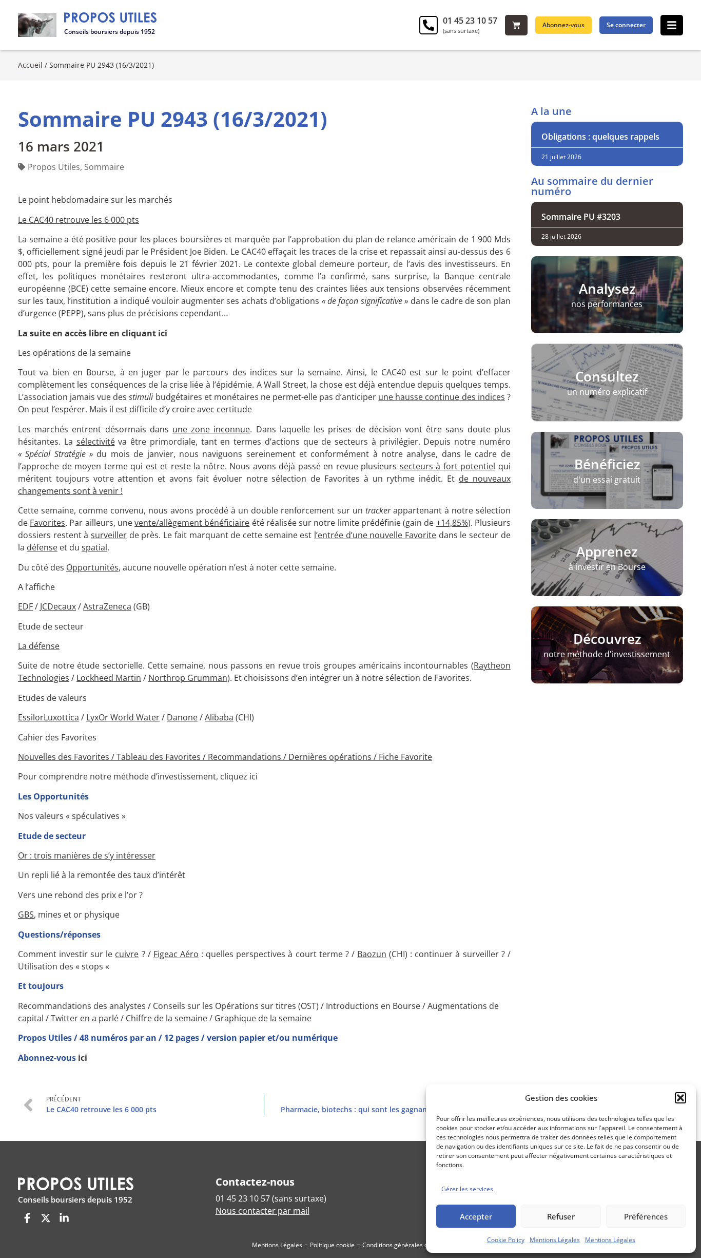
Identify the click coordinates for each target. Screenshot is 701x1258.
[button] (680, 1098)
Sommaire (104, 167)
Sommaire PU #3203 (580, 216)
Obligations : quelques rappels (600, 136)
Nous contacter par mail (262, 1210)
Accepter (476, 1216)
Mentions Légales (555, 1239)
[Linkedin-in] (64, 1218)
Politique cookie (332, 1245)
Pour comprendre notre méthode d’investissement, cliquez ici (138, 776)
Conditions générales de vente (405, 1245)
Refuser (561, 1216)
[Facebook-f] (27, 1218)
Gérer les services (467, 1189)
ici (82, 1057)
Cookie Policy (505, 1239)
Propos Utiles (54, 167)
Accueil (30, 65)
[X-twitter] (45, 1218)
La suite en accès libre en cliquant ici (92, 333)
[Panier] (516, 25)
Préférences (646, 1216)
